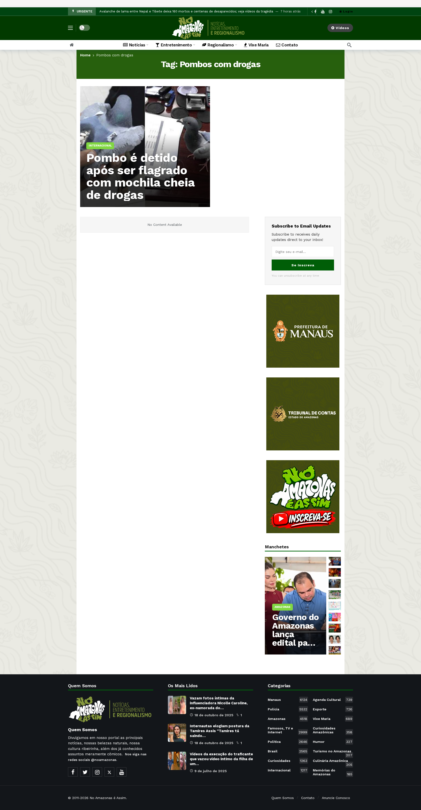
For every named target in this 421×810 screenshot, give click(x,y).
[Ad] (302, 331)
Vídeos (342, 28)
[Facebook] (73, 772)
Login (348, 11)
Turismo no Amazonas (332, 752)
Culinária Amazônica (332, 762)
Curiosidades (287, 761)
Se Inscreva (302, 265)
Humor (332, 742)
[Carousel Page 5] (335, 606)
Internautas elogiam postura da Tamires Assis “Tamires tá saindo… (219, 731)
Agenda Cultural (332, 700)
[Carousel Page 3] (335, 583)
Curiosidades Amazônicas (332, 730)
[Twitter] (85, 772)
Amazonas (287, 719)
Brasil (287, 751)
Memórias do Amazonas (332, 772)
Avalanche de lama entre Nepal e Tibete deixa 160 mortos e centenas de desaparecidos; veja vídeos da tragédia (186, 11)
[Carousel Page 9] (335, 650)
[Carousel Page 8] (335, 639)
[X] (109, 772)
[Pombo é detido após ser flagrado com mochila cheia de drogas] (145, 146)
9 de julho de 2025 (210, 771)
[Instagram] (330, 12)
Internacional (287, 770)
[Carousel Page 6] (335, 617)
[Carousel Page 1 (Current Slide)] (335, 561)
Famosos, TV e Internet (287, 730)
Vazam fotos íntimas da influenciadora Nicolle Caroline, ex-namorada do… (219, 703)
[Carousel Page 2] (335, 572)
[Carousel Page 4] (335, 594)
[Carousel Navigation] (316, 11)
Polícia (287, 709)
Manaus (287, 700)
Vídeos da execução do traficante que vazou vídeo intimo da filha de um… (221, 759)
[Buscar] (349, 45)
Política (287, 742)
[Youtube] (121, 772)
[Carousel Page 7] (335, 628)
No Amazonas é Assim (108, 798)
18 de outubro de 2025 (213, 715)
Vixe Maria (332, 719)
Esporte (332, 709)
